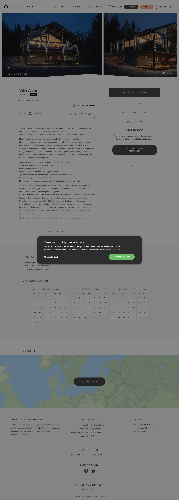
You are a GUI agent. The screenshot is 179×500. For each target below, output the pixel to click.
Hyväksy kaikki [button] (122, 257)
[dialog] (89, 250)
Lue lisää (120, 249)
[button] (51, 257)
